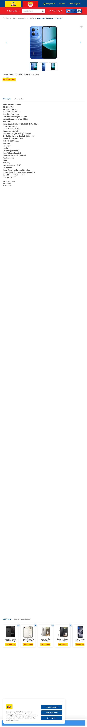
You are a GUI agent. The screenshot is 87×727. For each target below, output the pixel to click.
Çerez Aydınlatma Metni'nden (23, 716)
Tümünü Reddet (52, 712)
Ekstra (7, 18)
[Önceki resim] (6, 42)
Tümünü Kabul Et (52, 707)
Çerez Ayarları (52, 718)
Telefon (31, 18)
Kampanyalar (50, 4)
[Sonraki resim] (80, 42)
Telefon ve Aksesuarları (19, 18)
